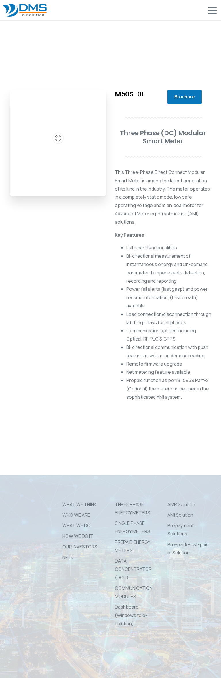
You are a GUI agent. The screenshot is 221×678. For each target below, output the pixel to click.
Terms (108, 673)
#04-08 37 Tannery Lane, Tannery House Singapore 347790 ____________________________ (26, 546)
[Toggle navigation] (212, 10)
